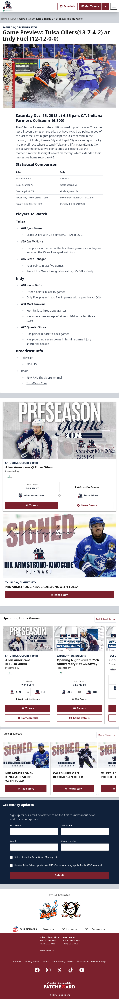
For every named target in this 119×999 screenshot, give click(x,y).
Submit (59, 875)
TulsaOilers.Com (36, 383)
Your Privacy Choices (63, 961)
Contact (17, 961)
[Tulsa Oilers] (7, 6)
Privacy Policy (32, 961)
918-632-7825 (47, 950)
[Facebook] (37, 970)
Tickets (33, 505)
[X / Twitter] (59, 970)
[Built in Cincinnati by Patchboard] (59, 985)
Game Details (89, 505)
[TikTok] (70, 970)
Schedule (69, 6)
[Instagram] (48, 970)
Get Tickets (92, 6)
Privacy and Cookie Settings (91, 961)
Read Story (61, 594)
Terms (45, 961)
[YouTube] (81, 970)
